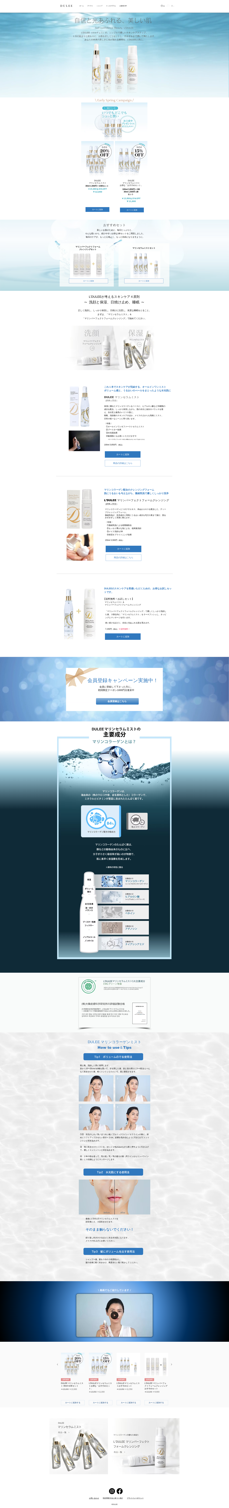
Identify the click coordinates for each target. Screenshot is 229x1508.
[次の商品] (171, 1364)
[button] (163, 5)
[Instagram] (112, 1491)
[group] (114, 1379)
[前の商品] (57, 1364)
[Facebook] (120, 1491)
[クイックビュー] (73, 1364)
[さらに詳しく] (139, 344)
